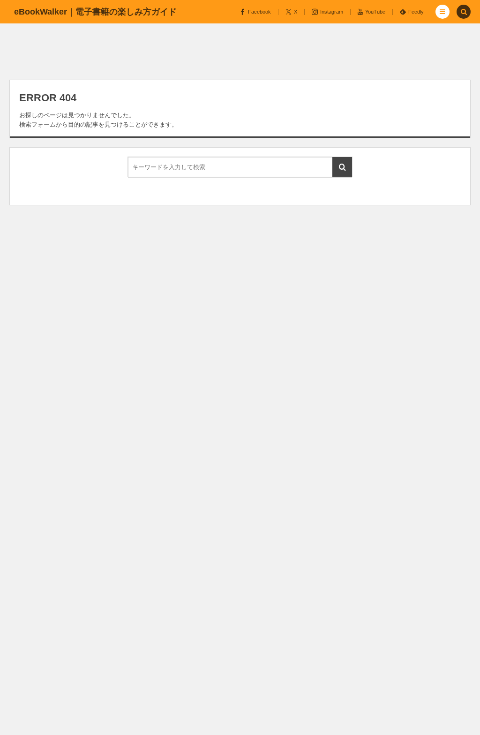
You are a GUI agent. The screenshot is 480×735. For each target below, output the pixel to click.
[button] (442, 12)
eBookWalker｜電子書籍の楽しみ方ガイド (95, 11)
